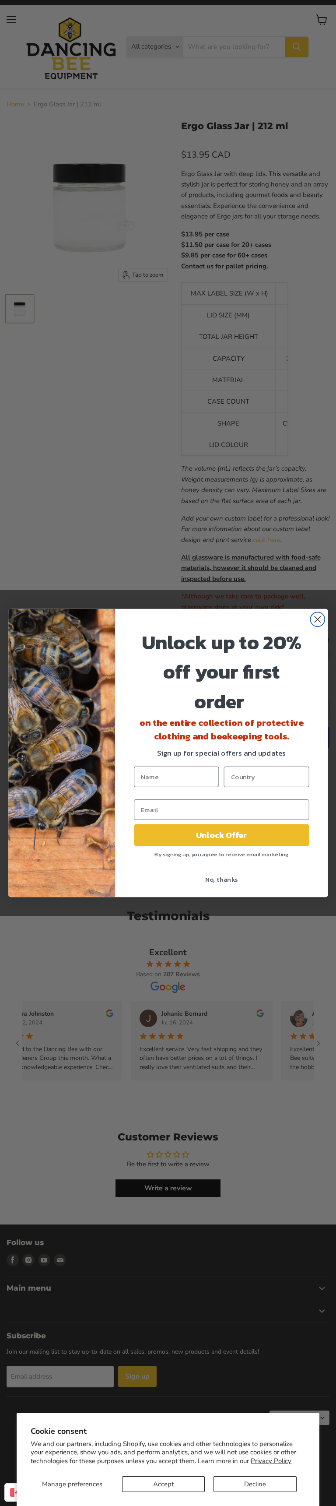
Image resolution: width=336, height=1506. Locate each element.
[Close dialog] (317, 619)
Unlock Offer (221, 835)
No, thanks (221, 879)
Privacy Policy (271, 1461)
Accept (163, 1484)
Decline (255, 1484)
